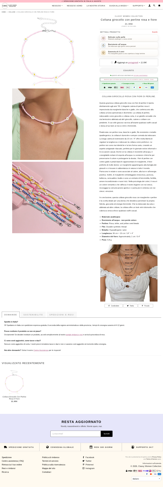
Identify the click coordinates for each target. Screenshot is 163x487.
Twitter (88, 461)
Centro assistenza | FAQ (13, 461)
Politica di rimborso (50, 457)
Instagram (90, 468)
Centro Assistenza (41, 350)
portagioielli (133, 62)
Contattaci (46, 472)
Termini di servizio (50, 461)
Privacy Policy (156, 457)
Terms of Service (151, 459)
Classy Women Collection (149, 466)
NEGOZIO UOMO (74, 6)
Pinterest (89, 465)
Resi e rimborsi (8, 468)
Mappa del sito (48, 468)
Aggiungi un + (132, 62)
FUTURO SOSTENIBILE (140, 75)
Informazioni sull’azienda (152, 463)
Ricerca (5, 472)
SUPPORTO (138, 6)
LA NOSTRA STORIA (96, 6)
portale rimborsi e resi (74, 335)
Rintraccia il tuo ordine (12, 465)
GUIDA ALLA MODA (118, 6)
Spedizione (7, 457)
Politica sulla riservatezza (53, 465)
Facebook (89, 457)
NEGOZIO (56, 6)
